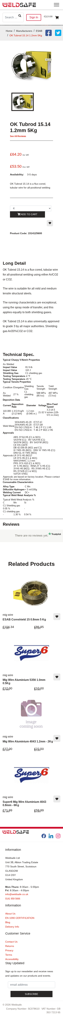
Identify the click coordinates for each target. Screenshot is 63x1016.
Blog (7, 922)
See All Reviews (18, 136)
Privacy (9, 950)
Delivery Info (12, 926)
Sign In (33, 17)
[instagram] (58, 836)
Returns (9, 946)
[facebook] (43, 836)
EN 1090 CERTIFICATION (19, 918)
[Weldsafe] (19, 4)
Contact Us (11, 941)
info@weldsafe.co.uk (16, 894)
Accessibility (12, 959)
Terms (8, 954)
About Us (10, 913)
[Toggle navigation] (57, 5)
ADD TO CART (28, 214)
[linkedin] (51, 836)
